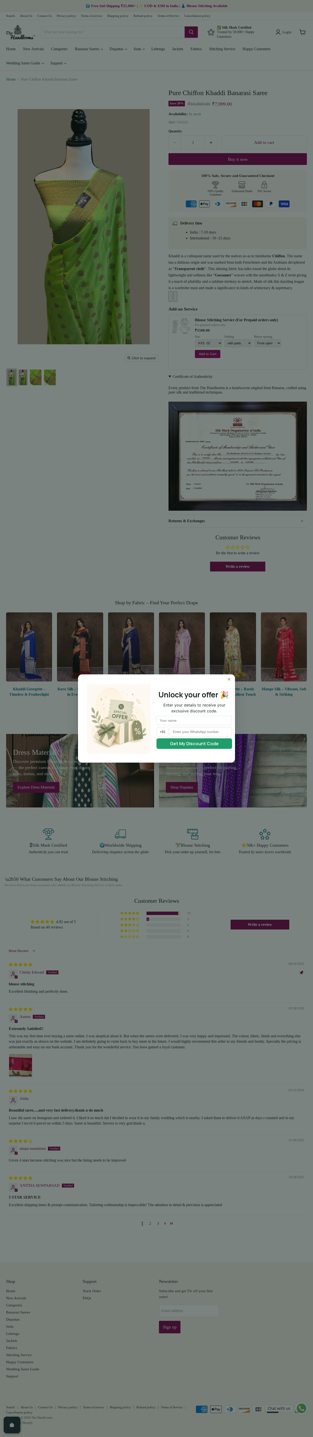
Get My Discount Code (194, 743)
